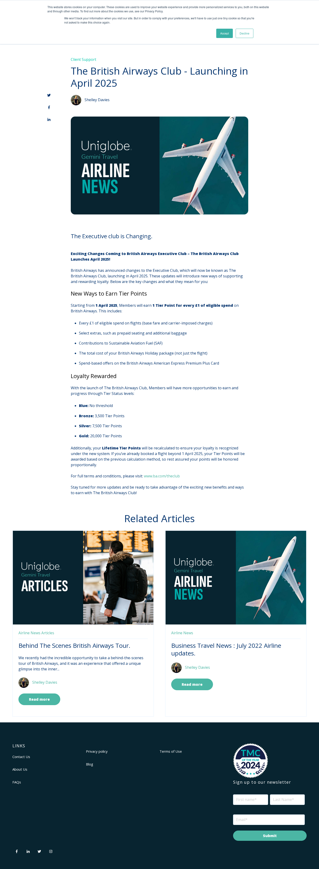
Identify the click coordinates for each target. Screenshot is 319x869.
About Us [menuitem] (19, 769)
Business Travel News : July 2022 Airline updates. (226, 649)
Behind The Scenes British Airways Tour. (74, 645)
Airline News (29, 632)
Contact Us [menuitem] (21, 756)
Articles (47, 632)
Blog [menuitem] (89, 764)
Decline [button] (244, 33)
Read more (39, 699)
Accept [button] (224, 33)
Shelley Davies (97, 99)
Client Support (83, 59)
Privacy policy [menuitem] (97, 751)
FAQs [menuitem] (16, 782)
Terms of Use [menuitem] (171, 751)
